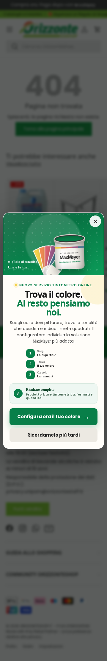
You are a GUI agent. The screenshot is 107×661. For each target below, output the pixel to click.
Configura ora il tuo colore (53, 416)
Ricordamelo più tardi (53, 435)
